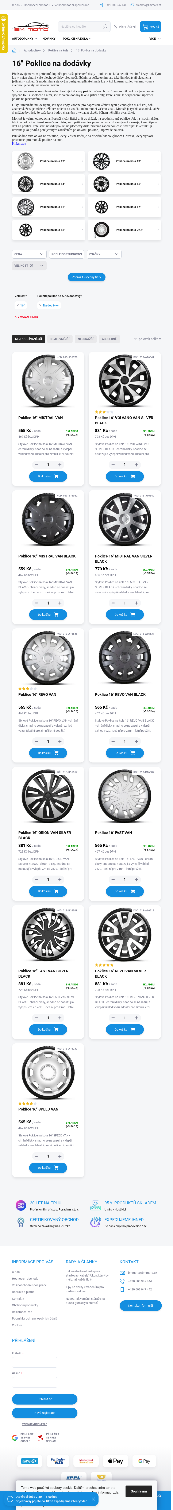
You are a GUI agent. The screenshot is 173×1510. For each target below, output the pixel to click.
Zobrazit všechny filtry (86, 277)
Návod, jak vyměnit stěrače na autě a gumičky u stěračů (85, 1301)
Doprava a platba (23, 1292)
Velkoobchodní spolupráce (71, 5)
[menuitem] (25, 38)
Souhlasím (139, 1491)
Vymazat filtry (28, 316)
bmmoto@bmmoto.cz (142, 1272)
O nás (16, 5)
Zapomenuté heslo (34, 1424)
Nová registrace (44, 1412)
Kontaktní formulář (140, 1305)
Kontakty (18, 1298)
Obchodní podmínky (25, 1305)
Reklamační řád (22, 1312)
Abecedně (109, 339)
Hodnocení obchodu (37, 5)
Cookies (17, 1325)
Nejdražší (85, 339)
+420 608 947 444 (140, 1281)
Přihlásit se (45, 1399)
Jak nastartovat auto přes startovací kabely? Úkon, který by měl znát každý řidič (87, 1275)
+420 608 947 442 (140, 1289)
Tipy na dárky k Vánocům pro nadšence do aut (85, 1289)
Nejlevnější (59, 339)
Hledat (105, 26)
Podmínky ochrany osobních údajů (34, 1318)
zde (115, 1492)
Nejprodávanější (28, 339)
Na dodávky (51, 305)
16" (22, 305)
